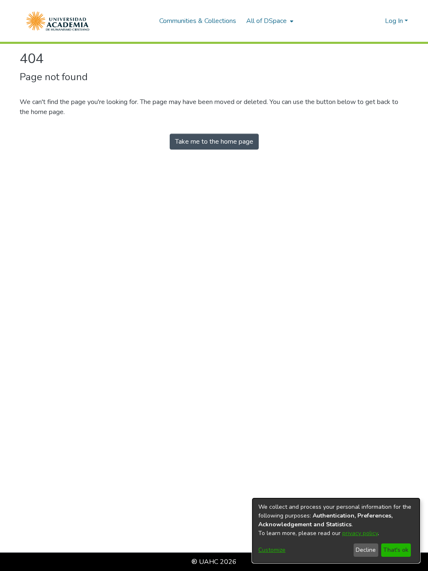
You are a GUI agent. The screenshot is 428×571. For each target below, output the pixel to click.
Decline (366, 550)
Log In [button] (395, 20)
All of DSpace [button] (266, 20)
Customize (271, 550)
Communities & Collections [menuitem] (197, 20)
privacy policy (360, 533)
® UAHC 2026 (214, 561)
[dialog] (336, 530)
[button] (58, 21)
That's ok (395, 550)
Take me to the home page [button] (214, 141)
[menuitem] (269, 21)
